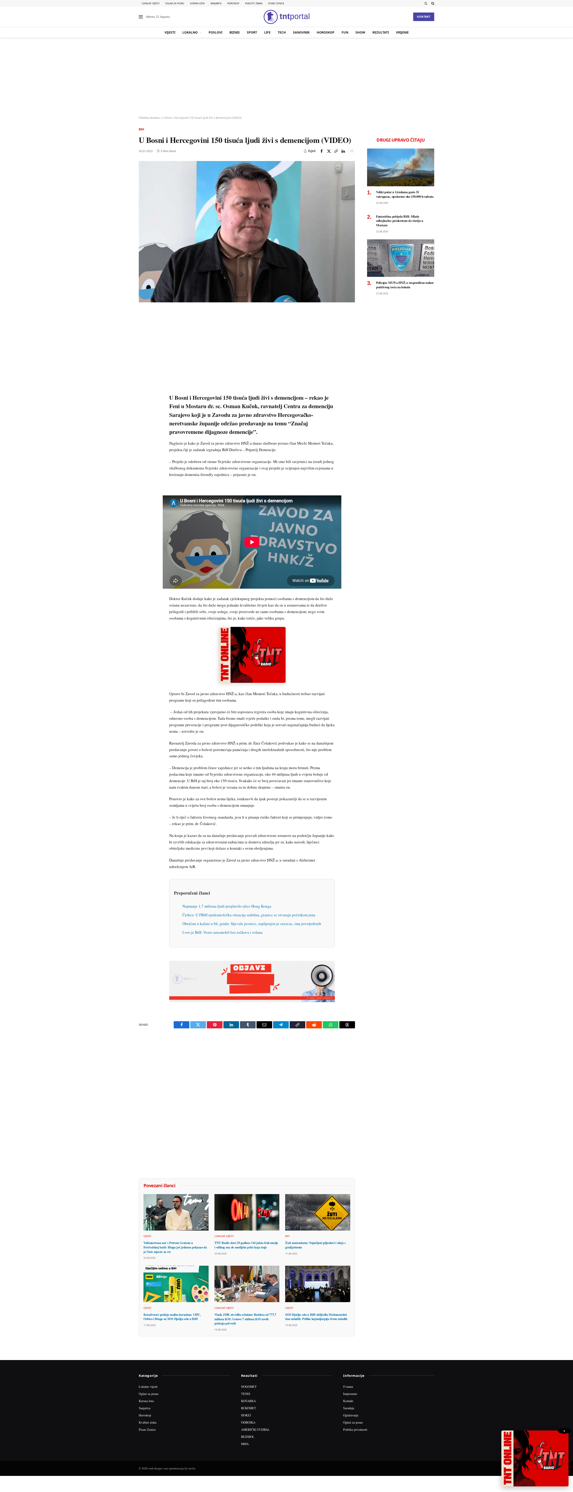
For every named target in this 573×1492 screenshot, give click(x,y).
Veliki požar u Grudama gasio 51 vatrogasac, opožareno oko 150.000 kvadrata (405, 194)
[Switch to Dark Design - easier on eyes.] (425, 3)
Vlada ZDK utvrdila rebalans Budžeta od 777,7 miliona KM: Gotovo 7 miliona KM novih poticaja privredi (245, 1319)
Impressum (350, 1394)
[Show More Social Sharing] (351, 151)
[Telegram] (143, 396)
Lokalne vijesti (150, 3)
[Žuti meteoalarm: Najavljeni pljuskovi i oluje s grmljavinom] (317, 1212)
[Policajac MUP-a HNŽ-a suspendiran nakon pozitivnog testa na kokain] (400, 258)
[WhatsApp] (143, 406)
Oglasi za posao (174, 3)
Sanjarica (215, 3)
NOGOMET (249, 1386)
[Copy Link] (336, 151)
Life (267, 32)
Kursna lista (197, 3)
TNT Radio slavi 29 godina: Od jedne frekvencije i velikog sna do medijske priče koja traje (246, 1245)
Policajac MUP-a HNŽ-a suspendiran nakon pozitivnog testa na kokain (405, 284)
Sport (252, 32)
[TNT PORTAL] (286, 17)
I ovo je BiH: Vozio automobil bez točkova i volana (222, 932)
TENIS (245, 1394)
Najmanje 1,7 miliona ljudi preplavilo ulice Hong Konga (226, 906)
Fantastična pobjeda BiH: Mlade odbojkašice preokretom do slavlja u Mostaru (399, 220)
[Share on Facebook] (321, 151)
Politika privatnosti (355, 1429)
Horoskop (233, 3)
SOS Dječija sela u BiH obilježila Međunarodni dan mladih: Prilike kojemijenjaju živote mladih (316, 1316)
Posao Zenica (276, 3)
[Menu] (141, 17)
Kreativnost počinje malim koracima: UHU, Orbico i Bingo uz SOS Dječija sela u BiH (172, 1316)
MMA (245, 1444)
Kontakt (423, 17)
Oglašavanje (350, 1415)
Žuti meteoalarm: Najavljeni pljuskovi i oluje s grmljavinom (315, 1245)
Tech (282, 32)
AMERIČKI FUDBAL (255, 1429)
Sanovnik (301, 32)
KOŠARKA (248, 1401)
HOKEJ (246, 1415)
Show (360, 32)
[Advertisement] (286, 77)
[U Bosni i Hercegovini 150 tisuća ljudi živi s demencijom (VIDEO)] (247, 231)
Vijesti (170, 32)
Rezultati (380, 32)
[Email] (143, 355)
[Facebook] (143, 324)
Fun (345, 32)
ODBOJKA (248, 1422)
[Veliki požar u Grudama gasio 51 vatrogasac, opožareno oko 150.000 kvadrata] (400, 167)
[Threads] (143, 416)
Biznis (234, 32)
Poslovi (215, 32)
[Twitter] (143, 334)
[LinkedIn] (143, 375)
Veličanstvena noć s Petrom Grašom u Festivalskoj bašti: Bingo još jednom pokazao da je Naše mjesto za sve (175, 1247)
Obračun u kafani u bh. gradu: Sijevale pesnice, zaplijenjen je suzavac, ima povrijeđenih (251, 923)
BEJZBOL (247, 1437)
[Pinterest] (143, 344)
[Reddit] (143, 386)
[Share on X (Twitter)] (328, 151)
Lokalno (190, 32)
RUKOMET (248, 1408)
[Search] (432, 3)
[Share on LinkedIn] (343, 151)
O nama (348, 1386)
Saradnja (348, 1408)
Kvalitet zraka (253, 3)
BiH (141, 129)
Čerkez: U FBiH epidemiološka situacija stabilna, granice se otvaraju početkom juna (248, 914)
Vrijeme (402, 32)
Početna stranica (149, 118)
